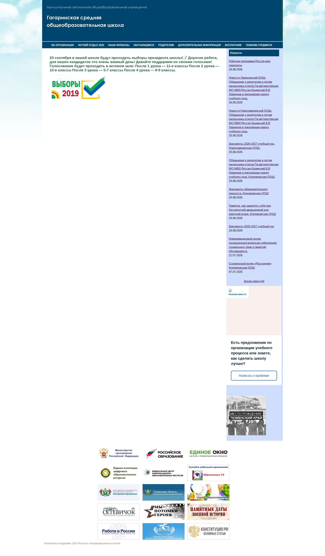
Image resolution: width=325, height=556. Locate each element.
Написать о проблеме (254, 375)
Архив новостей (254, 281)
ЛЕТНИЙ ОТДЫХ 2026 (91, 45)
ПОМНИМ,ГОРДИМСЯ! (259, 45)
